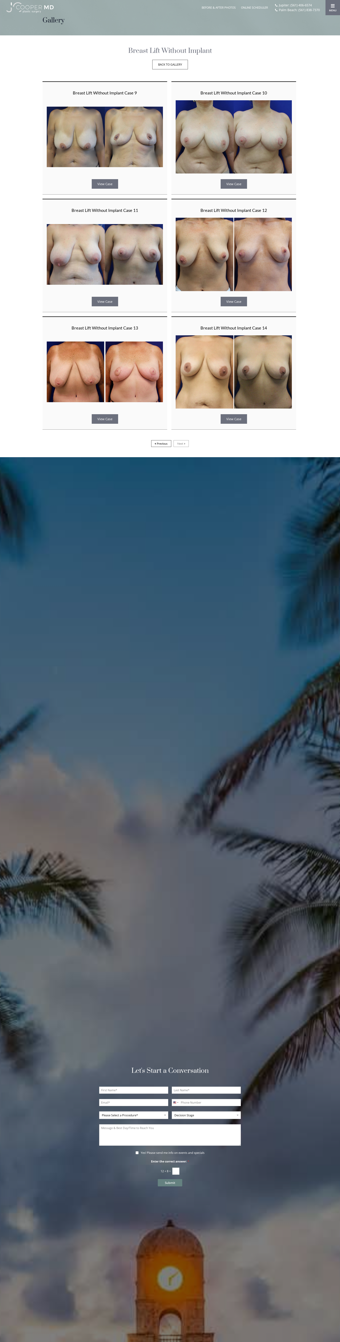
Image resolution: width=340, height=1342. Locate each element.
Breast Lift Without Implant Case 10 (233, 92)
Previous (162, 443)
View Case (104, 184)
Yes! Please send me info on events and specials (173, 1153)
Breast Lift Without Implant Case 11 (105, 210)
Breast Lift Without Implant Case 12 (233, 210)
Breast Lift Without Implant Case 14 (233, 327)
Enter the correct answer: (170, 1161)
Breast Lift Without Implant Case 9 (105, 92)
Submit (170, 1183)
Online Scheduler (254, 8)
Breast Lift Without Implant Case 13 (105, 327)
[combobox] (176, 1102)
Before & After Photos (219, 8)
